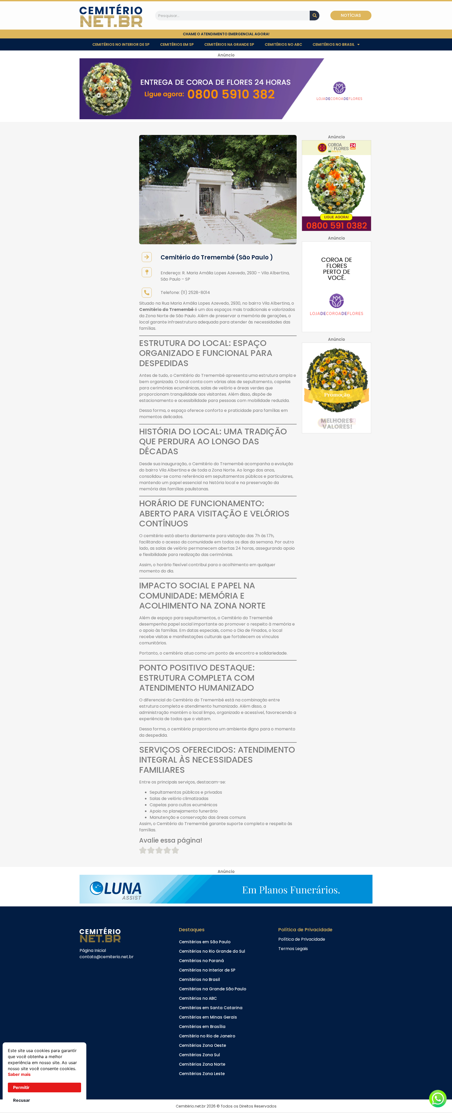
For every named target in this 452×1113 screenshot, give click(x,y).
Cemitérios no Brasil (334, 44)
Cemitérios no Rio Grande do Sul (212, 951)
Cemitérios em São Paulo (204, 942)
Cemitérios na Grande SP (229, 44)
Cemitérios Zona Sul (199, 1055)
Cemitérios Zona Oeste (202, 1045)
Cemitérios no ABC (283, 44)
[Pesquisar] (314, 15)
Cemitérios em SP (177, 44)
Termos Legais (293, 949)
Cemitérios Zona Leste (202, 1073)
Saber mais (19, 1074)
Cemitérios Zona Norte (202, 1064)
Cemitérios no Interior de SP (121, 44)
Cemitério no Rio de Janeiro (207, 1036)
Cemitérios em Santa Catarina (210, 1007)
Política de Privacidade (301, 939)
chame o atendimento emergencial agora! (226, 34)
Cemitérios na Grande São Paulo (212, 989)
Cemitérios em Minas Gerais (208, 1017)
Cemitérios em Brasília (202, 1026)
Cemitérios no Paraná (201, 960)
